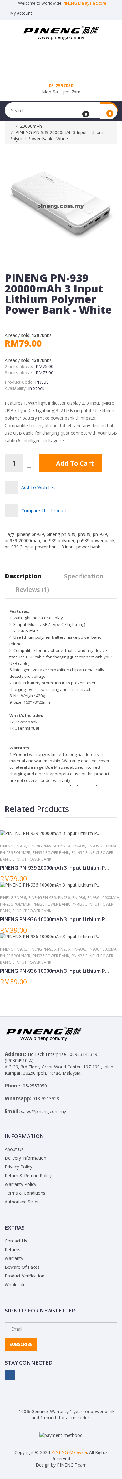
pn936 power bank (51, 904)
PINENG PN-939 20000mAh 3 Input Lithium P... (54, 867)
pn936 (64, 897)
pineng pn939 (30, 534)
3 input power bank (80, 547)
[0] (82, 112)
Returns (12, 1249)
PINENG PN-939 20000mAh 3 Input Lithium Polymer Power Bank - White (56, 135)
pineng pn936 (13, 897)
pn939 (84, 534)
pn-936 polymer (15, 904)
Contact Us (16, 1241)
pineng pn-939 (61, 534)
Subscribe (21, 1344)
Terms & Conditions (25, 1193)
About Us (14, 1149)
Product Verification (24, 1276)
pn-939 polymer (58, 540)
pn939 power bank (95, 540)
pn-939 (100, 534)
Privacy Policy (18, 1167)
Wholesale (15, 1284)
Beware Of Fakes (22, 1267)
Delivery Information (25, 1158)
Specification (84, 576)
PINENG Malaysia (69, 1452)
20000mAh (31, 126)
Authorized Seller (22, 1202)
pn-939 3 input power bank (32, 547)
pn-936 (78, 897)
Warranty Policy (20, 1184)
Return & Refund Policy (28, 1175)
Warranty (14, 1258)
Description (23, 576)
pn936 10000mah (103, 897)
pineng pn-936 (42, 897)
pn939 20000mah (22, 540)
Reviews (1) (32, 589)
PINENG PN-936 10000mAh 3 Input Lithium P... (54, 919)
